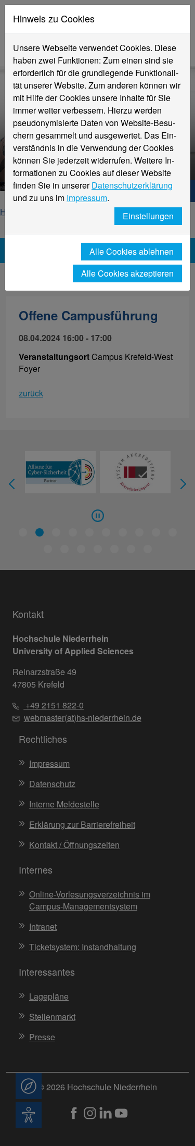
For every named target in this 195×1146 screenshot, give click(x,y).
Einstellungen (148, 216)
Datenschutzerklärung (132, 185)
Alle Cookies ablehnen (131, 251)
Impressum (87, 198)
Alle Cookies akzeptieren (127, 273)
